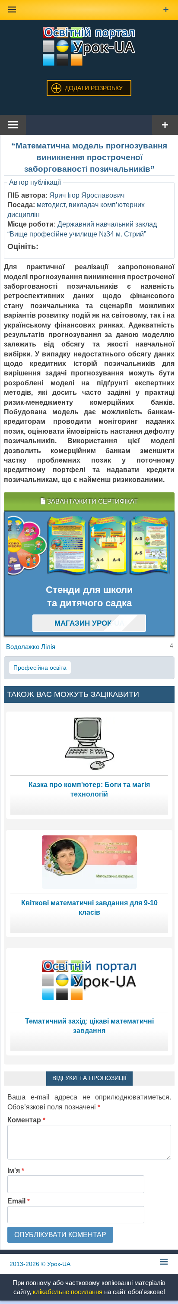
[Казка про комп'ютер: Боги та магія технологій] (89, 743)
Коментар (26, 1120)
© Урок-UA (40, 1263)
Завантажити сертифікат (91, 501)
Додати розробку (94, 88)
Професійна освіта (40, 667)
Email (18, 1201)
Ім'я (15, 1170)
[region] (89, 546)
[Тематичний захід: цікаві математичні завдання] (89, 979)
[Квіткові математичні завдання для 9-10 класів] (89, 861)
